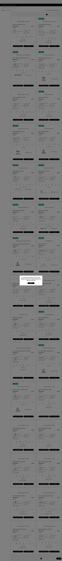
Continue (31, 283)
